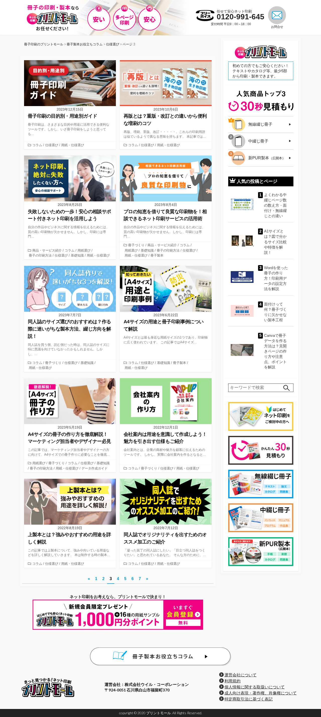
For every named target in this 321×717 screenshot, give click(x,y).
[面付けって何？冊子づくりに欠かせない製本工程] (242, 311)
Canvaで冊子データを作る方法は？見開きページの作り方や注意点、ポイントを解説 (275, 351)
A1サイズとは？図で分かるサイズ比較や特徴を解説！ (275, 241)
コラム (37, 145)
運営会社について (240, 675)
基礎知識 (77, 255)
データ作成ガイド (95, 468)
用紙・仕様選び (72, 145)
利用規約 (232, 681)
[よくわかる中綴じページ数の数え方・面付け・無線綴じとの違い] (242, 204)
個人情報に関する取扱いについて (254, 687)
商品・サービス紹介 (47, 250)
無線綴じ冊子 (260, 124)
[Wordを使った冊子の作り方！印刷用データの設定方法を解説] (242, 277)
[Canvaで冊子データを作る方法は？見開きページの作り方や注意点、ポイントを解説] (242, 350)
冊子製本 (157, 255)
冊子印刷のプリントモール (43, 44)
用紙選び (84, 250)
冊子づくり (136, 245)
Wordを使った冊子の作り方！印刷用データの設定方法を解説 (276, 278)
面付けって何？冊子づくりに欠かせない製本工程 (275, 312)
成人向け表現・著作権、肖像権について (260, 693)
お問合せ (277, 27)
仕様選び (51, 145)
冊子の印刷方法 (40, 255)
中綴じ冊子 (258, 141)
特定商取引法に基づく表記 (248, 699)
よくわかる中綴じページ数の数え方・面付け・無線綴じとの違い (275, 205)
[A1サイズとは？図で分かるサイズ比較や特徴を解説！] (242, 241)
